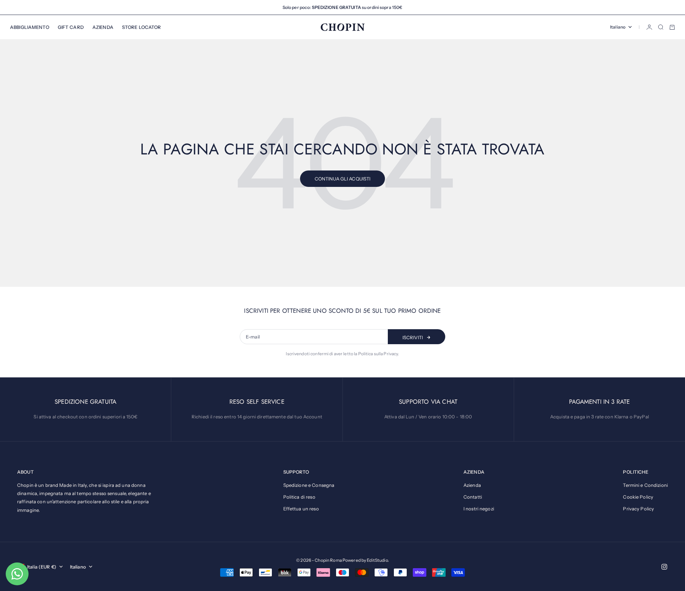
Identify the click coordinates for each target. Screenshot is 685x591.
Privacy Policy (638, 508)
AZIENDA (102, 27)
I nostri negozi (478, 508)
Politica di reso (299, 497)
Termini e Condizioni (645, 485)
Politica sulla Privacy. (378, 353)
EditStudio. (378, 560)
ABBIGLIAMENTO (29, 27)
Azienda (472, 485)
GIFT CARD (71, 27)
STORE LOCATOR (141, 27)
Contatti (472, 497)
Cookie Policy (638, 497)
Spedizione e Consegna (309, 485)
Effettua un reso (301, 508)
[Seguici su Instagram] (664, 566)
